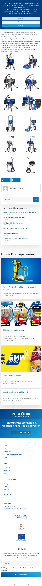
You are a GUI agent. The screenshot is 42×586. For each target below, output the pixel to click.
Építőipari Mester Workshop (13, 223)
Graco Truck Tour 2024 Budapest (15, 239)
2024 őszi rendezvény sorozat (14, 218)
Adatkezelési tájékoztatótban (24, 568)
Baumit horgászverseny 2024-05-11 (15, 228)
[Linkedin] (25, 432)
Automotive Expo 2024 (11, 234)
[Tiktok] (29, 432)
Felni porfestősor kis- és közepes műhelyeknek (19, 212)
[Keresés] (36, 199)
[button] (5, 180)
